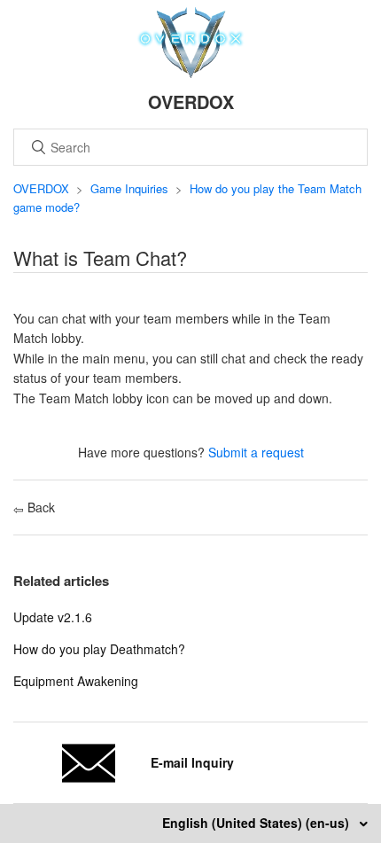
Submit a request (256, 452)
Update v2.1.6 (52, 617)
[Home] (191, 73)
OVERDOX (41, 188)
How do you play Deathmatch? (99, 649)
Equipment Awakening (75, 681)
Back (39, 507)
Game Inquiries (129, 188)
